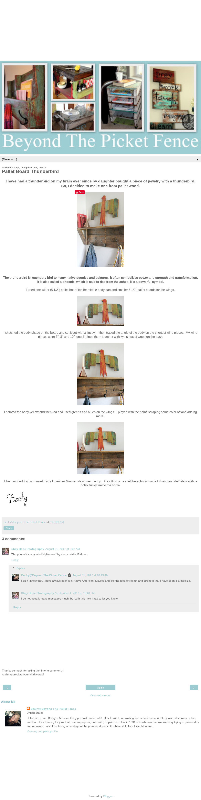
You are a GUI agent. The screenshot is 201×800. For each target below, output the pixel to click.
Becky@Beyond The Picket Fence (44, 575)
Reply (14, 559)
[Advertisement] (100, 27)
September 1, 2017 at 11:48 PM (75, 593)
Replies (20, 568)
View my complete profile (42, 731)
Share (8, 528)
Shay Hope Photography (27, 548)
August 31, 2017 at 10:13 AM (90, 575)
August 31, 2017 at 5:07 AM (62, 548)
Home (100, 687)
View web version (100, 695)
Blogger (108, 796)
